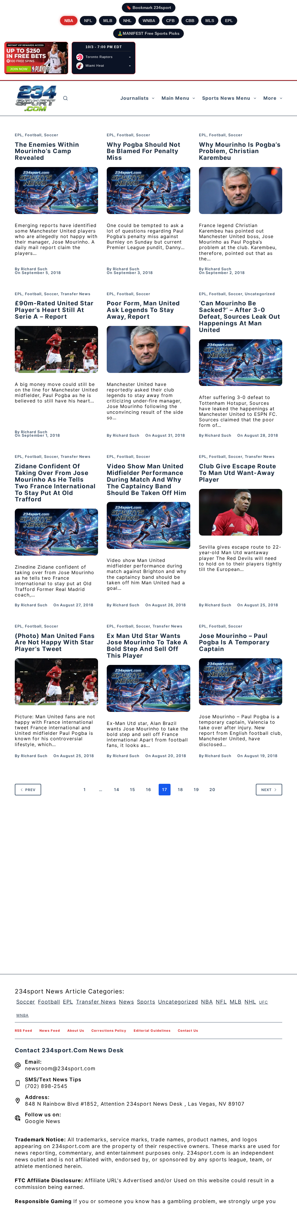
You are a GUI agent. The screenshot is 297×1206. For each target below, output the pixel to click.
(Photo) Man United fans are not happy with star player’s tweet (55, 642)
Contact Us (188, 1030)
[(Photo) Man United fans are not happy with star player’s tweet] (56, 681)
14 (116, 789)
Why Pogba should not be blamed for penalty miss (143, 151)
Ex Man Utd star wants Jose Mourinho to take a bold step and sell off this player (147, 645)
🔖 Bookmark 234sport (148, 7)
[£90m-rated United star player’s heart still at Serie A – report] (56, 349)
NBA (68, 20)
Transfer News (75, 294)
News (126, 1002)
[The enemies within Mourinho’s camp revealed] (56, 190)
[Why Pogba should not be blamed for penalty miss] (148, 190)
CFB (170, 20)
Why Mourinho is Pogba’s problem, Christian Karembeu (240, 151)
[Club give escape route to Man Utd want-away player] (240, 512)
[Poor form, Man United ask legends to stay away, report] (148, 349)
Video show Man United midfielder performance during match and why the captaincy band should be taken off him (146, 479)
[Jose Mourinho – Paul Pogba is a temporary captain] (240, 681)
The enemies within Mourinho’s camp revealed (47, 151)
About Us (75, 1030)
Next (266, 790)
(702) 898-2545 (46, 1086)
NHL (127, 20)
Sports (146, 1002)
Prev (30, 790)
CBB (190, 20)
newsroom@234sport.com (60, 1068)
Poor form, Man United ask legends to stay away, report (143, 310)
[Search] (65, 98)
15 (132, 789)
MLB (107, 20)
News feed (49, 1030)
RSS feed (23, 1030)
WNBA (149, 20)
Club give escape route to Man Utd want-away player (237, 473)
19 (196, 789)
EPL (229, 20)
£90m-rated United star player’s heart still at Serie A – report (54, 310)
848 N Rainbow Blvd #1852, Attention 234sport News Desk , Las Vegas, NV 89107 (135, 1104)
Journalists (134, 98)
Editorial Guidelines (152, 1030)
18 (180, 789)
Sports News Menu (226, 98)
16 (148, 789)
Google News (42, 1121)
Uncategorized (260, 294)
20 (212, 789)
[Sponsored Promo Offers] (36, 58)
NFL (88, 20)
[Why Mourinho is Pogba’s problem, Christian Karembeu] (240, 190)
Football (33, 135)
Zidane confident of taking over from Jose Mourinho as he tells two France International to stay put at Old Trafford (55, 483)
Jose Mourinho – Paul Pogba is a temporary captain (234, 642)
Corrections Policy (108, 1030)
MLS (209, 20)
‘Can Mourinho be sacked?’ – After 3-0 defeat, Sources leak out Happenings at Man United (239, 316)
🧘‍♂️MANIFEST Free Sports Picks (148, 33)
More (270, 98)
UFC (263, 1002)
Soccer (51, 135)
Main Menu (175, 98)
